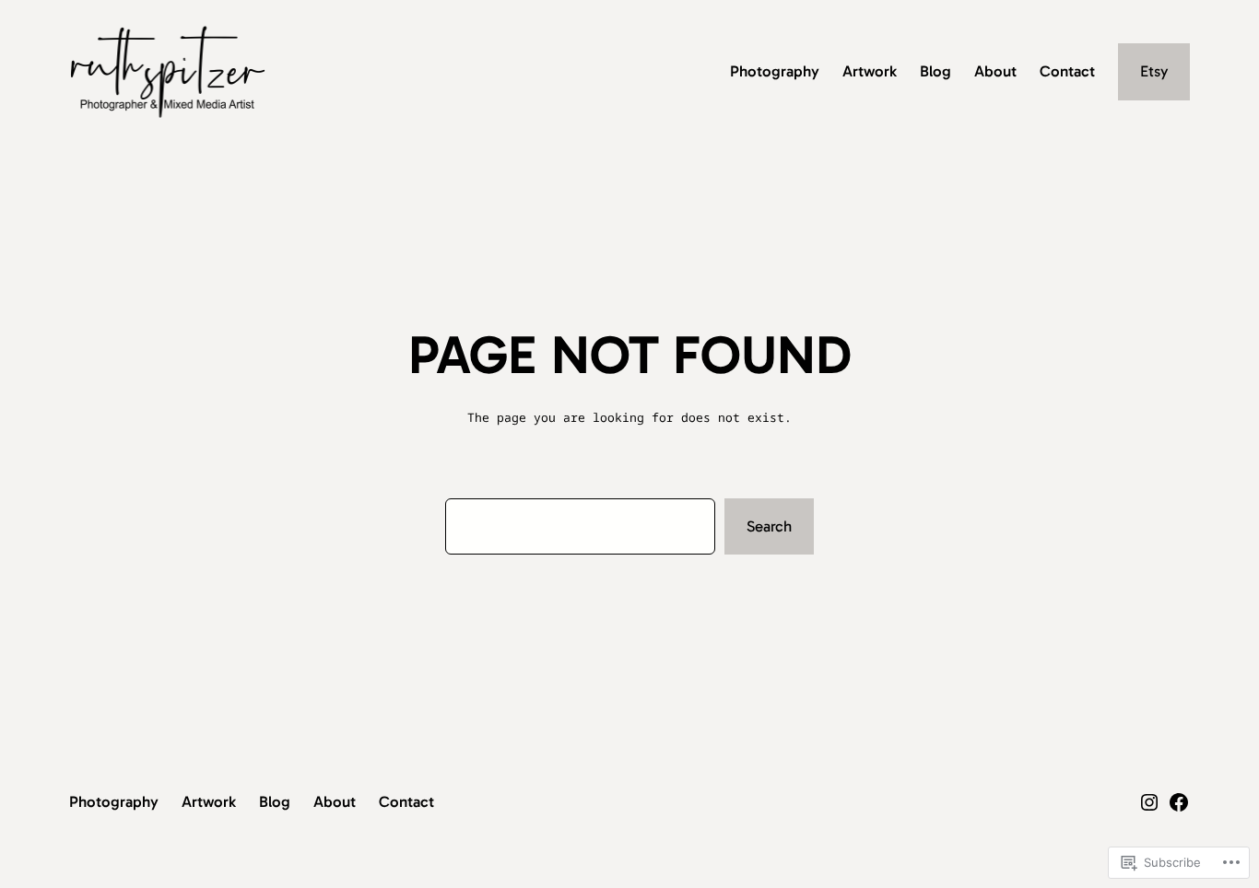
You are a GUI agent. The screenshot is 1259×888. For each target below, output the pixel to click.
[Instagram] (1149, 802)
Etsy (1154, 71)
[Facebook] (1179, 802)
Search (769, 526)
